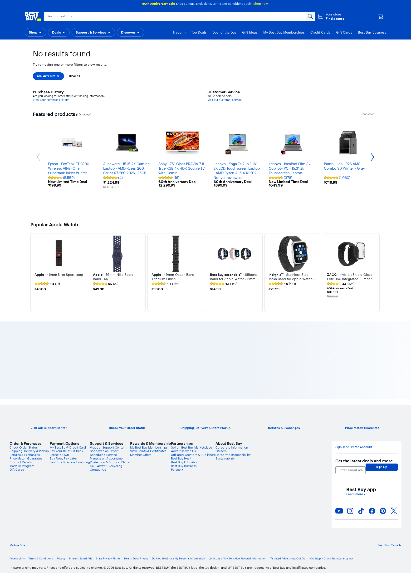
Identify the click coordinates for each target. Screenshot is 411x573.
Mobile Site (17, 545)
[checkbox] (48, 76)
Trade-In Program (22, 466)
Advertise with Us (183, 451)
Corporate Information (231, 447)
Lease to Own (59, 455)
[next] (376, 272)
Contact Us (98, 469)
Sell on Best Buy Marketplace (191, 447)
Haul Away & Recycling (106, 466)
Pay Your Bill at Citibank (66, 451)
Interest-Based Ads (80, 558)
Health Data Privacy (136, 558)
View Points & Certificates (148, 451)
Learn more (355, 494)
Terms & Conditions (41, 558)
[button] (331, 16)
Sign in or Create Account (353, 447)
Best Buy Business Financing (70, 462)
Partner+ (177, 469)
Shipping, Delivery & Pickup (29, 451)
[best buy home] (33, 16)
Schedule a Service (103, 455)
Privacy (61, 558)
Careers (220, 451)
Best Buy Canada (389, 545)
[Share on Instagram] (350, 511)
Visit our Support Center (107, 447)
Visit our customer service (224, 100)
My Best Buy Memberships (148, 447)
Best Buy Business (183, 466)
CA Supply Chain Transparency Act (331, 558)
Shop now (260, 3)
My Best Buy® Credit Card (68, 447)
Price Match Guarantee (26, 458)
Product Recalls (21, 462)
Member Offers (140, 455)
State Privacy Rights (108, 558)
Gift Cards (17, 469)
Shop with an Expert (104, 451)
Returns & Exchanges (25, 455)
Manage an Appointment (108, 458)
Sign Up (381, 467)
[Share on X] (394, 511)
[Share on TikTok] (361, 511)
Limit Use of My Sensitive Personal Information (237, 558)
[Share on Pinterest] (383, 511)
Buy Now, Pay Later (63, 458)
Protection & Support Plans (109, 462)
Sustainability (225, 458)
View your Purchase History (50, 100)
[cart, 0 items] (380, 16)
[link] (47, 284)
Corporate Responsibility (233, 455)
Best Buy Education (185, 462)
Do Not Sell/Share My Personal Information (178, 558)
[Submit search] (310, 16)
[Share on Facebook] (372, 511)
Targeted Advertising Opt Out (288, 558)
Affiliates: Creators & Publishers (193, 455)
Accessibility (17, 558)
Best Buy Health (182, 458)
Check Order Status (24, 447)
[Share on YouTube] (339, 511)
